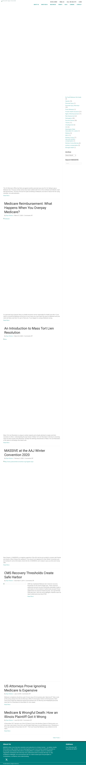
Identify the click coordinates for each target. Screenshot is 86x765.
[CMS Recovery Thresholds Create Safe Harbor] (14, 630)
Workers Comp (69, 137)
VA (66, 127)
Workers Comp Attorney (72, 143)
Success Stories (69, 120)
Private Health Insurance (72, 111)
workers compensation (71, 145)
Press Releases (69, 109)
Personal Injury (69, 103)
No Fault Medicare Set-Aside (73, 97)
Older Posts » (56, 737)
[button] (4, 759)
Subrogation (68, 118)
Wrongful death (69, 147)
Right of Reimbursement (72, 114)
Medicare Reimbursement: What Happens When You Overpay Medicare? (28, 208)
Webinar (67, 133)
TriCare (67, 122)
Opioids (67, 101)
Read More (6, 195)
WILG (66, 135)
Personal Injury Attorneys (72, 105)
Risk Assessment (70, 116)
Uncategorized (69, 125)
